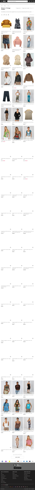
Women (5, 5)
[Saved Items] (32, 1)
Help (1, 473)
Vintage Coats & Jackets (25, 8)
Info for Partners (26, 478)
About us (14, 473)
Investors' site (14, 477)
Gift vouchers (25, 474)
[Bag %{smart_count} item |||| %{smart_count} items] (34, 1)
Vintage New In (18, 8)
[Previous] (15, 8)
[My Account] (30, 1)
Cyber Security (14, 478)
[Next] (33, 8)
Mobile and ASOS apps (27, 473)
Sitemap (2, 479)
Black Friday (25, 477)
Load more (17, 457)
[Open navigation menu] (1, 1)
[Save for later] (10, 29)
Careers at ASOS (15, 474)
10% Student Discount (3, 478)
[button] (15, 486)
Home (2, 5)
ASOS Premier (3, 477)
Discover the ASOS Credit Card (28, 479)
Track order (2, 474)
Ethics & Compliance (3, 482)
